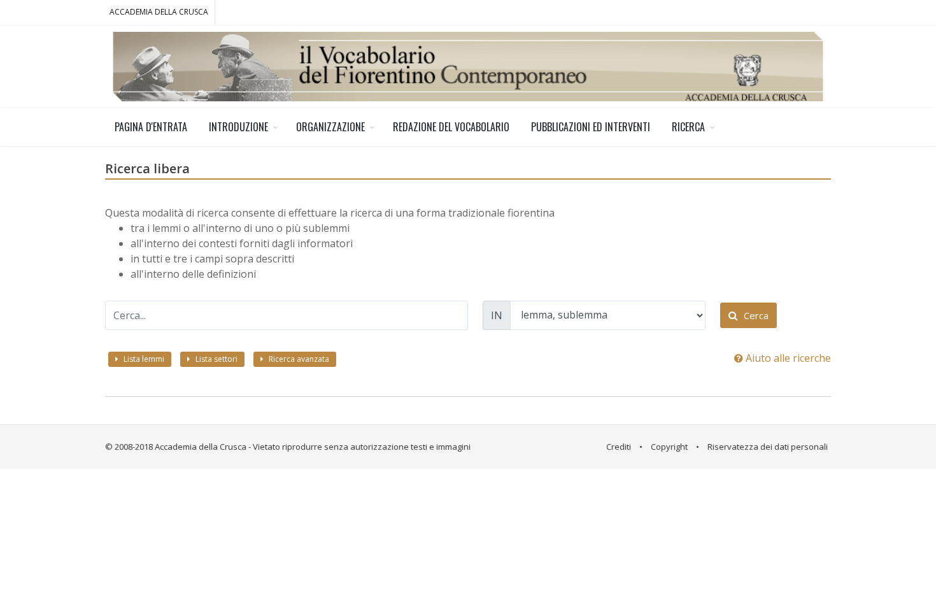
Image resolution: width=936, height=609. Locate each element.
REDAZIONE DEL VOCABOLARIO (451, 126)
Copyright (669, 446)
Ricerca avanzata (298, 359)
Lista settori (216, 359)
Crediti (618, 446)
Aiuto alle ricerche (787, 358)
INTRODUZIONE (238, 126)
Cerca (755, 315)
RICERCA (688, 126)
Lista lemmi (143, 359)
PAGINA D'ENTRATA (151, 126)
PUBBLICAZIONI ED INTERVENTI (590, 126)
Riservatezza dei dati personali (767, 446)
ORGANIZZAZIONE (330, 126)
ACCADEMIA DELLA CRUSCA (159, 11)
